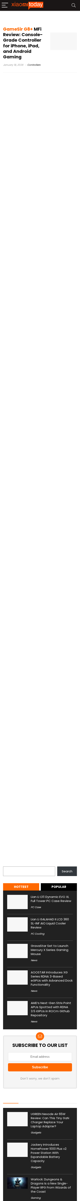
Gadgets (36, 1132)
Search (8, 864)
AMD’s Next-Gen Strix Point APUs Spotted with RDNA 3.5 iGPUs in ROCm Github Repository (51, 1009)
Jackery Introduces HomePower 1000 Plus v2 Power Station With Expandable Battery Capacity (48, 1153)
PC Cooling (37, 933)
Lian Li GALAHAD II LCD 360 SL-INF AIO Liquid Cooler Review (50, 923)
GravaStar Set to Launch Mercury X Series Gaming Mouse (49, 950)
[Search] (74, 5)
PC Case (36, 907)
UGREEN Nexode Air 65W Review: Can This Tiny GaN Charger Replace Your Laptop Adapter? (50, 1120)
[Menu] (5, 5)
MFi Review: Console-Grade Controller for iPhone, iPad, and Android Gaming (23, 43)
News (34, 960)
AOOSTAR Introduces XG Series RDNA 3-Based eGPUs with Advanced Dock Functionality (52, 978)
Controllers (33, 65)
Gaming (36, 1198)
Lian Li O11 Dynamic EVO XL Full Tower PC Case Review (51, 899)
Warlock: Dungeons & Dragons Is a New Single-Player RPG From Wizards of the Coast (51, 1185)
